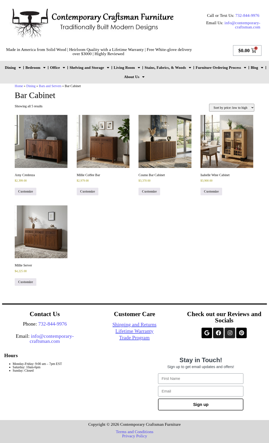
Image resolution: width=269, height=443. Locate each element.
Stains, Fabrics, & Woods (165, 67)
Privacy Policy (134, 436)
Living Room (124, 67)
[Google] (207, 333)
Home (19, 86)
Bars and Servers (50, 86)
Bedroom (32, 67)
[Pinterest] (241, 333)
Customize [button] (25, 191)
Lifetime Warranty (134, 331)
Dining (10, 67)
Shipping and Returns (134, 324)
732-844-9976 (247, 15)
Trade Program (134, 337)
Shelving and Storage (87, 67)
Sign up (200, 404)
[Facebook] (218, 333)
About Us (131, 77)
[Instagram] (230, 333)
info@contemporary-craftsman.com (242, 24)
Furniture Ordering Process (218, 67)
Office (55, 67)
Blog (254, 67)
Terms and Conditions (134, 431)
